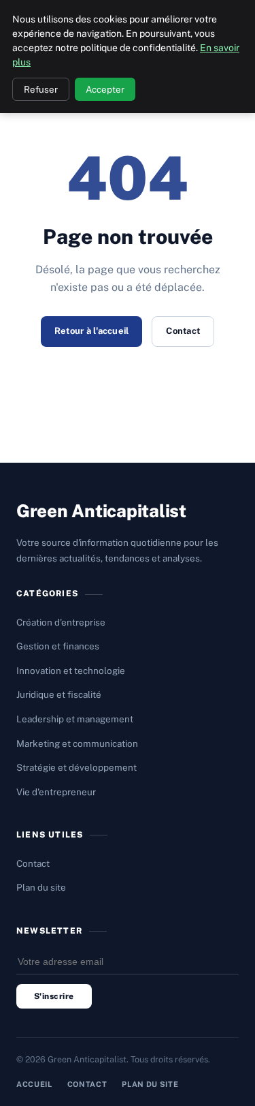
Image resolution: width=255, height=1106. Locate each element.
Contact (183, 331)
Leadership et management (74, 718)
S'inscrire (54, 996)
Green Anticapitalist (101, 510)
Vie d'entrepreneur (56, 791)
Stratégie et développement (76, 767)
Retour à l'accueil (91, 331)
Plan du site (41, 887)
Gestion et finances (57, 646)
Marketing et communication (77, 743)
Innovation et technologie (70, 670)
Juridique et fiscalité (58, 694)
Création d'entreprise (60, 622)
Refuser (41, 89)
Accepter (105, 89)
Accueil (34, 1084)
